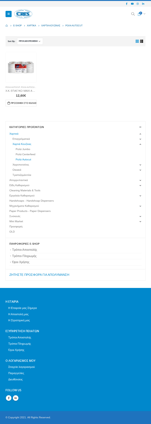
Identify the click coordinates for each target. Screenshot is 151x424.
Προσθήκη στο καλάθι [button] (23, 103)
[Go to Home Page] (7, 25)
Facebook (8, 398)
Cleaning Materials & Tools (24, 190)
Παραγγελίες (16, 373)
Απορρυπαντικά (18, 180)
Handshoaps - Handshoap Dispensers (31, 200)
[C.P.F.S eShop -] (23, 14)
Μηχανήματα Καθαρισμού (24, 205)
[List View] (141, 41)
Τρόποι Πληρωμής (24, 256)
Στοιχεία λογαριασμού (21, 366)
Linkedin (15, 398)
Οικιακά (17, 169)
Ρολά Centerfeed (25, 154)
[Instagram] (137, 3)
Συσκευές (14, 216)
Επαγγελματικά (21, 138)
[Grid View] (137, 41)
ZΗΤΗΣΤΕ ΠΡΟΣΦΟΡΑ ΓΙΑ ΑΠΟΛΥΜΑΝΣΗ (39, 275)
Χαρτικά (13, 133)
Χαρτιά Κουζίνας (22, 143)
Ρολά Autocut (13, 87)
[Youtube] (132, 3)
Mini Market (16, 221)
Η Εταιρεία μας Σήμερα (22, 307)
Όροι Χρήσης (20, 262)
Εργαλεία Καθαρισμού (22, 195)
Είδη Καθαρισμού (19, 185)
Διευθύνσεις (15, 379)
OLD (12, 231)
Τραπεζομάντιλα (22, 174)
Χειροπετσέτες (21, 164)
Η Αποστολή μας (18, 314)
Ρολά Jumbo (23, 149)
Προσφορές (16, 226)
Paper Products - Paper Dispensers (30, 211)
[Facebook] (126, 3)
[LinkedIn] (143, 3)
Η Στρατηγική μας (19, 320)
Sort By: (11, 41)
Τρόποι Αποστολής (24, 249)
